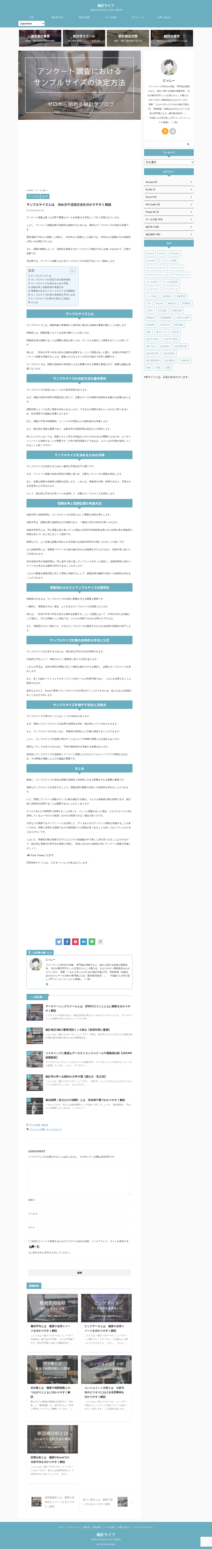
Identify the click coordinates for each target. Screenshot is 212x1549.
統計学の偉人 (152, 339)
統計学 (45, 1124)
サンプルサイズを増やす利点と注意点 (50, 298)
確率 (148, 332)
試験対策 (185, 360)
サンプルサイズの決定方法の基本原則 (50, 279)
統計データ (161, 332)
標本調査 (150, 324)
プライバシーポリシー (143, 1527)
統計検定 (164, 346)
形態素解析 (165, 317)
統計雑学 (97, 1527)
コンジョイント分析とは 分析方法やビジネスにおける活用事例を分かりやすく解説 (104, 1392)
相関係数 (179, 324)
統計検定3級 (152, 353)
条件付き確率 (183, 317)
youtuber (151, 260)
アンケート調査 (37, 1129)
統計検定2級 (181, 346)
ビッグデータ (171, 289)
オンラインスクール (156, 267)
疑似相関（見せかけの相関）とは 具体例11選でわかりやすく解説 (85, 1100)
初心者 (159, 303)
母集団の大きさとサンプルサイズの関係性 (53, 290)
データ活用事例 (170, 282)
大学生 (149, 310)
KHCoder (175, 253)
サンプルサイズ (53, 1129)
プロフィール (137, 17)
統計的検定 (169, 353)
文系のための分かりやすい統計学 (106, 1539)
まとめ (34, 302)
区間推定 (186, 303)
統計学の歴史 (171, 339)
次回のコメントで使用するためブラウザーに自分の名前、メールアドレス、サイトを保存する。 (81, 1241)
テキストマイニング (156, 274)
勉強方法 (172, 303)
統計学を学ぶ (58, 17)
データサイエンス (179, 274)
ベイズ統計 (151, 296)
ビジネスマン (152, 289)
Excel (162, 253)
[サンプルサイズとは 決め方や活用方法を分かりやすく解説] (83, 941)
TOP (31, 17)
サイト (31, 1227)
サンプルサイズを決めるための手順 (49, 283)
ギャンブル (176, 267)
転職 (158, 367)
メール (32, 1213)
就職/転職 (177, 310)
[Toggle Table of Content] (71, 271)
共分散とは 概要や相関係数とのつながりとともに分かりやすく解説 (50, 1392)
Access (150, 253)
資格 (148, 367)
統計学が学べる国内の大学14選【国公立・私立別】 (76, 1076)
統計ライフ (106, 5)
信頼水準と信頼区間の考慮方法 (47, 287)
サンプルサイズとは (40, 275)
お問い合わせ (164, 17)
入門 (148, 303)
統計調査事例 (152, 360)
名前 (31, 1199)
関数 (168, 367)
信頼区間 (181, 296)
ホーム (62, 1527)
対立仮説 (162, 310)
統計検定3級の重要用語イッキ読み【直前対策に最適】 (78, 1029)
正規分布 (164, 324)
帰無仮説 (150, 317)
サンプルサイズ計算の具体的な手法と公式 (53, 294)
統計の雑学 (84, 17)
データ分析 (111, 17)
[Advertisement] (79, 153)
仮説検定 (167, 296)
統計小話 (150, 346)
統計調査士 (170, 360)
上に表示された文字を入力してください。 (50, 1252)
